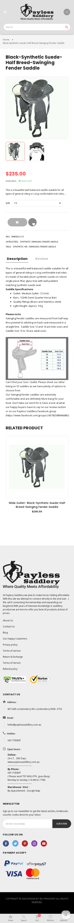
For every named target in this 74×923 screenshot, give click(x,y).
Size (8, 203)
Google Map (33, 790)
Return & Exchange (13, 656)
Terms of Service (12, 662)
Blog (5, 632)
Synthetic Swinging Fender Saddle (39, 241)
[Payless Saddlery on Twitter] (15, 843)
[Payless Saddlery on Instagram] (34, 843)
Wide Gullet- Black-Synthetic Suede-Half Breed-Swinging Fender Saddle (37, 505)
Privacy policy (10, 644)
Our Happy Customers (15, 638)
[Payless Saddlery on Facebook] (6, 843)
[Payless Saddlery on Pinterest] (25, 843)
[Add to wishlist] (37, 517)
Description (17, 258)
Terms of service (12, 650)
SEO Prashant (47, 898)
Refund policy (10, 668)
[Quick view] (46, 517)
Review (41, 258)
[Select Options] (27, 517)
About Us (8, 620)
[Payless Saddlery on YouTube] (44, 843)
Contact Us (9, 626)
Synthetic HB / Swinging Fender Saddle (34, 246)
